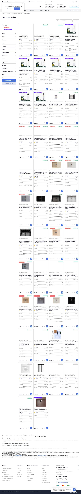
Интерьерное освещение (7, 476)
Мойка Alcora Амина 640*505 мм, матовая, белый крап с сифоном (40, 139)
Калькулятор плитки (46, 482)
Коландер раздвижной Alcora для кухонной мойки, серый (55, 105)
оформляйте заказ (19, 455)
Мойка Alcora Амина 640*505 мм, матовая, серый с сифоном (56, 139)
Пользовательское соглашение (56, 491)
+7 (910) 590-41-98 (49, 6)
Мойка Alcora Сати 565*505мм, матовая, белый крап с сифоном (56, 309)
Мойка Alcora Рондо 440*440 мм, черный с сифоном (71, 274)
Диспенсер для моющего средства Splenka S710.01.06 (25, 105)
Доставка (46, 1)
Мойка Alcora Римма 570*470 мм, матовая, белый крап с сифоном (71, 241)
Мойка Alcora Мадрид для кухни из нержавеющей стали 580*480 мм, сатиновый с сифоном (71, 208)
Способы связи (74, 6)
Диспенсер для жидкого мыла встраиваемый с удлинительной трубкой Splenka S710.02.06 (25, 72)
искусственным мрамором (21, 439)
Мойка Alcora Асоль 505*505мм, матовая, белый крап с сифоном (71, 139)
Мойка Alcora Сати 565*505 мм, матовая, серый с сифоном (40, 308)
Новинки (29, 470)
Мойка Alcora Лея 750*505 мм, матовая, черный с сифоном (40, 206)
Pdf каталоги (39, 10)
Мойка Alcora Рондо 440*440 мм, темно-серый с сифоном (55, 274)
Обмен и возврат (32, 1)
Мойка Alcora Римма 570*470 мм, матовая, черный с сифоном (40, 275)
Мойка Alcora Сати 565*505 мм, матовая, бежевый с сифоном (25, 308)
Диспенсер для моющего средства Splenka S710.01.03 (55, 71)
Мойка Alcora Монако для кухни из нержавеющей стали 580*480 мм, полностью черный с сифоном (25, 242)
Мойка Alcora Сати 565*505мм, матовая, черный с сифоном (71, 308)
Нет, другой (9, 8)
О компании (18, 1)
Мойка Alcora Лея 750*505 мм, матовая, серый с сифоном (25, 206)
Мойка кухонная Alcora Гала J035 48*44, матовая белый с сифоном (25, 411)
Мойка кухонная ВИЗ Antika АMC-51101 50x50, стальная (25, 376)
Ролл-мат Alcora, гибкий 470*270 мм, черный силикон (71, 376)
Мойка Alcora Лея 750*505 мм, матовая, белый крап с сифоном (71, 173)
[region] (9, 52)
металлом (13, 439)
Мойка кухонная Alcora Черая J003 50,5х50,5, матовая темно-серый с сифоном (71, 343)
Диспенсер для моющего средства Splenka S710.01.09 (40, 105)
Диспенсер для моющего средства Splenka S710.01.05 (71, 71)
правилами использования (57, 490)
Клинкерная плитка (6, 474)
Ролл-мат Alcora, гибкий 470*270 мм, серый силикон (55, 376)
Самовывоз (40, 1)
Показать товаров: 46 (9, 80)
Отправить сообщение (63, 482)
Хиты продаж (30, 478)
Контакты (53, 1)
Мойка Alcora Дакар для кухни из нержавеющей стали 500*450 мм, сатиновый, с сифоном (40, 174)
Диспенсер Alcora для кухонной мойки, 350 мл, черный (24, 38)
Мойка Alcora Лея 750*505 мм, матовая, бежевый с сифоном (55, 173)
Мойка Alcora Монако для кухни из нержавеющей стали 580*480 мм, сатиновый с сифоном (40, 242)
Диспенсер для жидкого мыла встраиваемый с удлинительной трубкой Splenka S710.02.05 (71, 38)
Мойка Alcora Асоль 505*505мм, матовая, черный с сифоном (25, 173)
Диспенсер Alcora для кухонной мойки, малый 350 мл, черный (56, 38)
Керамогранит (5, 470)
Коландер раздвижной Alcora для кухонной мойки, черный (71, 105)
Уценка (28, 476)
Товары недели (30, 474)
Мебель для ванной (6, 480)
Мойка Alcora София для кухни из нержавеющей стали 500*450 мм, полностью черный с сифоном (25, 343)
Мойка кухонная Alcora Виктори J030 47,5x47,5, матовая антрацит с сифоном (40, 343)
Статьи (24, 10)
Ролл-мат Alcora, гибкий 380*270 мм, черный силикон (40, 376)
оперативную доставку (42, 455)
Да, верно (17, 8)
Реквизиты (19, 474)
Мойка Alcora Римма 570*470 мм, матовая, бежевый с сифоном (55, 241)
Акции (28, 468)
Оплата (24, 1)
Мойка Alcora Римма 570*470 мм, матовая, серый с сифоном (25, 274)
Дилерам (19, 470)
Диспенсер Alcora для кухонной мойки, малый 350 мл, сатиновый (41, 38)
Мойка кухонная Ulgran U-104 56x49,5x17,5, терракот (40, 410)
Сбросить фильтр (9, 83)
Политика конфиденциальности (35, 491)
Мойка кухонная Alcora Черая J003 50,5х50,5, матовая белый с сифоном (56, 343)
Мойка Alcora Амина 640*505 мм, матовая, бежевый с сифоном (25, 139)
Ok (74, 489)
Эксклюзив (29, 480)
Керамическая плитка (6, 468)
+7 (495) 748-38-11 (61, 6)
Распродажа (30, 472)
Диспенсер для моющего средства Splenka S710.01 (39, 71)
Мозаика (4, 472)
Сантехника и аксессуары (7, 478)
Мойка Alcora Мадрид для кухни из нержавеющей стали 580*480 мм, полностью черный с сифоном (55, 208)
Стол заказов (31, 10)
